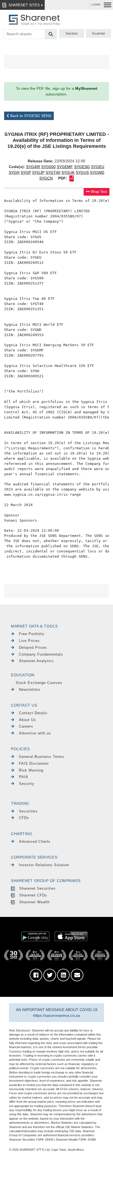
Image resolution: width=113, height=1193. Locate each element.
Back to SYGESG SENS (30, 115)
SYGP (26, 172)
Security (26, 784)
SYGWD (97, 172)
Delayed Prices (33, 647)
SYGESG (82, 167)
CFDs (24, 818)
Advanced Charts (34, 841)
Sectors (72, 33)
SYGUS (82, 172)
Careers (26, 726)
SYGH (14, 172)
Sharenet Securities (37, 888)
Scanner (98, 33)
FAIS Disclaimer (34, 763)
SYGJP (38, 172)
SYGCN (46, 178)
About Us (27, 720)
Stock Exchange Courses (39, 683)
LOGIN (95, 4)
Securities (28, 811)
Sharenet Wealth (34, 902)
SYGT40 (53, 172)
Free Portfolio (31, 634)
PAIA (23, 777)
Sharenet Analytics (36, 661)
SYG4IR (33, 167)
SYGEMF (65, 167)
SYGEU (97, 167)
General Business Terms (41, 757)
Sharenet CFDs (33, 895)
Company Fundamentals (41, 654)
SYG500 (48, 167)
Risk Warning (31, 770)
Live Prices (29, 641)
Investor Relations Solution (44, 865)
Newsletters (30, 689)
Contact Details (33, 713)
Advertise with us (35, 733)
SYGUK (68, 172)
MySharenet (86, 88)
